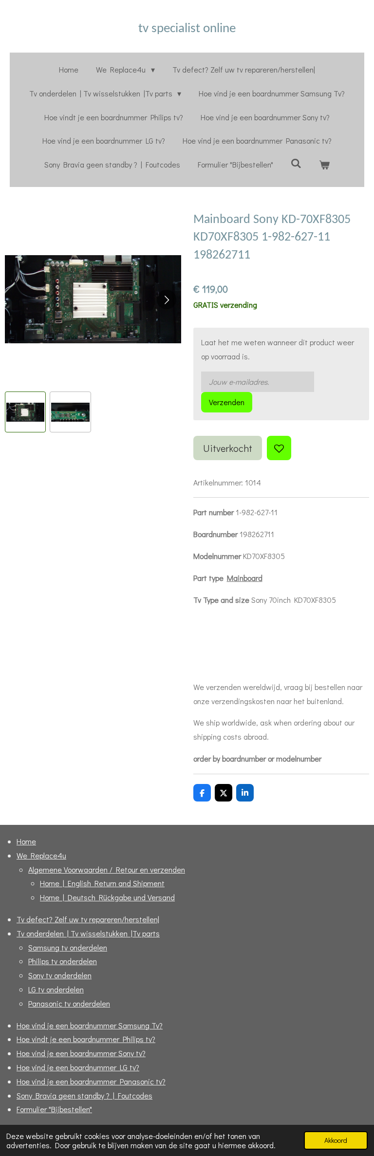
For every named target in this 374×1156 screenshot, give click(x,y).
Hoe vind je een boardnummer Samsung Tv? (90, 1025)
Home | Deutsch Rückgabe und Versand (107, 897)
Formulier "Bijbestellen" (54, 1109)
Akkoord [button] (335, 1140)
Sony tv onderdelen (60, 975)
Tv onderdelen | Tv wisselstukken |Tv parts (88, 933)
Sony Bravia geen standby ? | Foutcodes (84, 1095)
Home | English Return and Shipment (102, 883)
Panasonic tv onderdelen (69, 1003)
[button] (25, 412)
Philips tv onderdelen (62, 961)
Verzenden (226, 402)
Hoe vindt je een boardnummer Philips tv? (86, 1039)
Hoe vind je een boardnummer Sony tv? (81, 1053)
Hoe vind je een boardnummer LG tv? (78, 1067)
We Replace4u (41, 855)
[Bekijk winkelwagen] (324, 164)
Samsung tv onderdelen (67, 947)
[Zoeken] (296, 162)
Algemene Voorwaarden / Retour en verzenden (106, 869)
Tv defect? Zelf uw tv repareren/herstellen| (88, 919)
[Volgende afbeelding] (166, 299)
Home (26, 841)
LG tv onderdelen (56, 989)
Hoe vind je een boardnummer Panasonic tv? (91, 1081)
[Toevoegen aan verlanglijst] (279, 448)
